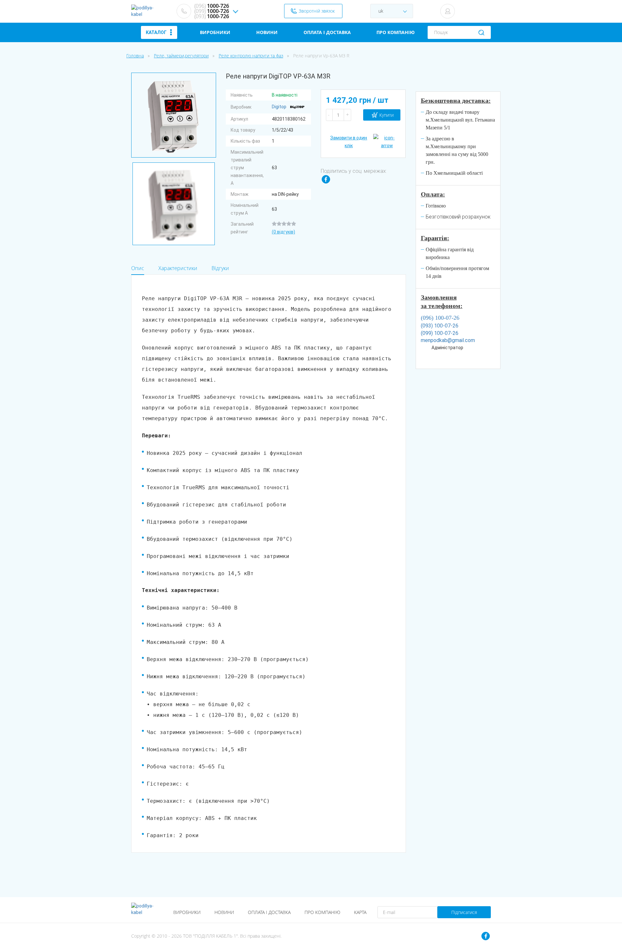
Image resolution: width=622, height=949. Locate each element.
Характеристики (177, 268)
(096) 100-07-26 (440, 317)
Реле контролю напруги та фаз (251, 56)
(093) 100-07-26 (439, 326)
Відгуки (220, 268)
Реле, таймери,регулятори (181, 56)
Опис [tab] (137, 268)
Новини (224, 912)
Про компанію (322, 912)
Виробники (187, 912)
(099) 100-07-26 (439, 333)
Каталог (156, 32)
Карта (360, 912)
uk (380, 11)
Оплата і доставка (269, 912)
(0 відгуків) (283, 231)
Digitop (279, 106)
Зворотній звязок (317, 11)
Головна (135, 56)
